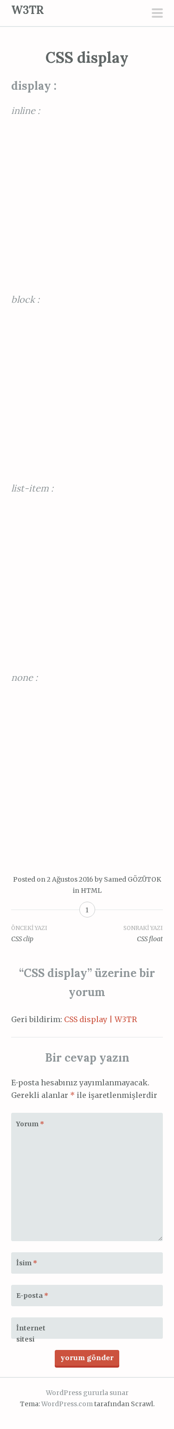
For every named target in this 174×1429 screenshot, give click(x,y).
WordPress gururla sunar (87, 1393)
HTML (91, 890)
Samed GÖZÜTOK (132, 879)
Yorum (30, 1124)
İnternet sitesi (30, 1333)
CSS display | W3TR (100, 1019)
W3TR (27, 10)
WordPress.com (67, 1404)
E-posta (32, 1295)
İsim (26, 1263)
